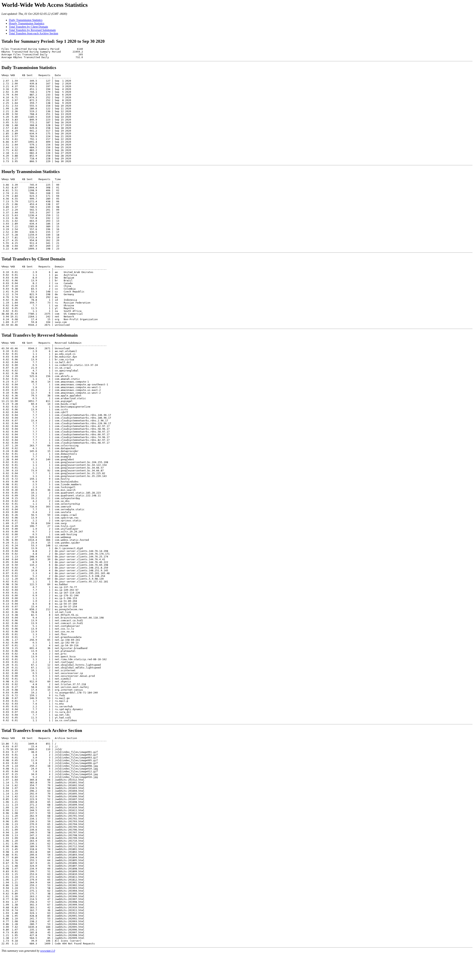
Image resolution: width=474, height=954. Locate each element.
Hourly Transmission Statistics (26, 23)
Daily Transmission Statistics (25, 20)
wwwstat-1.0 (47, 950)
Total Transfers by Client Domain (28, 26)
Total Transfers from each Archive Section (33, 33)
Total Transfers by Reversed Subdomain (32, 30)
